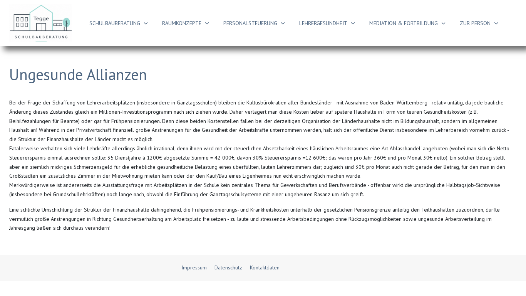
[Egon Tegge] (40, 23)
